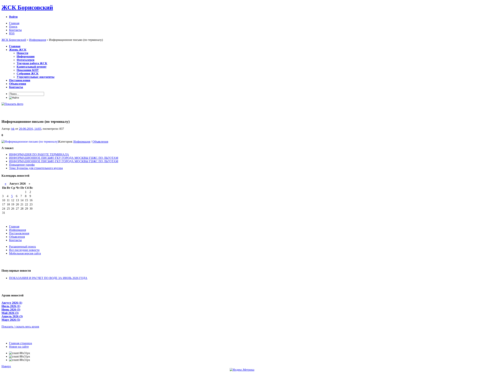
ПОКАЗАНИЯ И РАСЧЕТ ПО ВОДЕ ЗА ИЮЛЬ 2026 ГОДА (48, 278)
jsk (13, 128)
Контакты (15, 30)
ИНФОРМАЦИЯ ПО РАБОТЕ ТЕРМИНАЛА (39, 154)
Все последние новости (24, 250)
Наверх (6, 366)
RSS (12, 33)
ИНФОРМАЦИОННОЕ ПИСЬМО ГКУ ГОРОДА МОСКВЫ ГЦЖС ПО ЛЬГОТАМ (63, 157)
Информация (81, 141)
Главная (14, 23)
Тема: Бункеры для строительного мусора (36, 168)
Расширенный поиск (22, 246)
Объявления (100, 141)
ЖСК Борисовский (27, 7)
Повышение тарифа (22, 164)
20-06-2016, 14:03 (30, 128)
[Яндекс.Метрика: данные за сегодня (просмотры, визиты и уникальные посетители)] (242, 369)
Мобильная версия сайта (25, 253)
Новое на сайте (19, 346)
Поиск (13, 26)
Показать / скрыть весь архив (20, 326)
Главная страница (20, 343)
